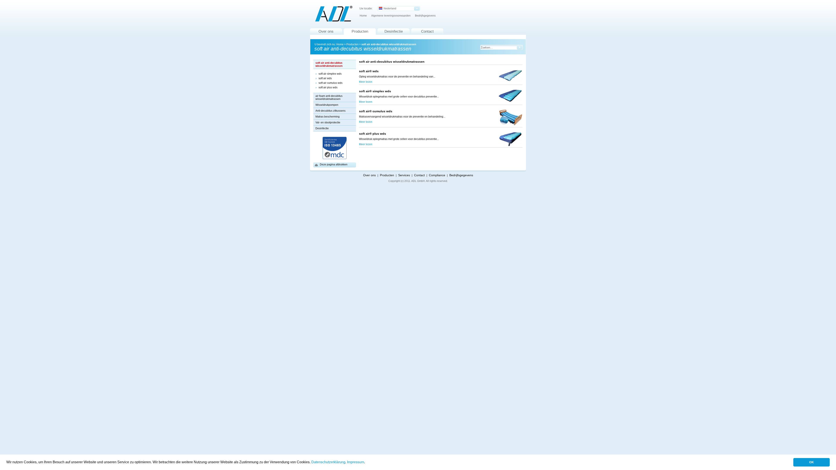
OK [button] (811, 462)
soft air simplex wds (330, 73)
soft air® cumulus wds (375, 111)
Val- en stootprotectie (327, 122)
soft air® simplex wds (382, 91)
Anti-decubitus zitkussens (330, 110)
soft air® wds (369, 71)
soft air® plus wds (372, 133)
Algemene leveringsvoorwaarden (391, 15)
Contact (427, 31)
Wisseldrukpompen (326, 104)
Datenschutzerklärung (328, 462)
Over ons (326, 31)
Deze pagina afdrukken (333, 164)
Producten (360, 31)
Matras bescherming (327, 116)
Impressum (355, 462)
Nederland (389, 8)
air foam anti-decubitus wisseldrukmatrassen (328, 97)
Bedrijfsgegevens (425, 15)
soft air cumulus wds (330, 82)
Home (363, 15)
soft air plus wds (328, 87)
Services (404, 175)
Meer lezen (365, 81)
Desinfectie (393, 31)
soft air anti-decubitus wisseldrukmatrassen (388, 44)
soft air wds (325, 78)
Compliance (437, 175)
